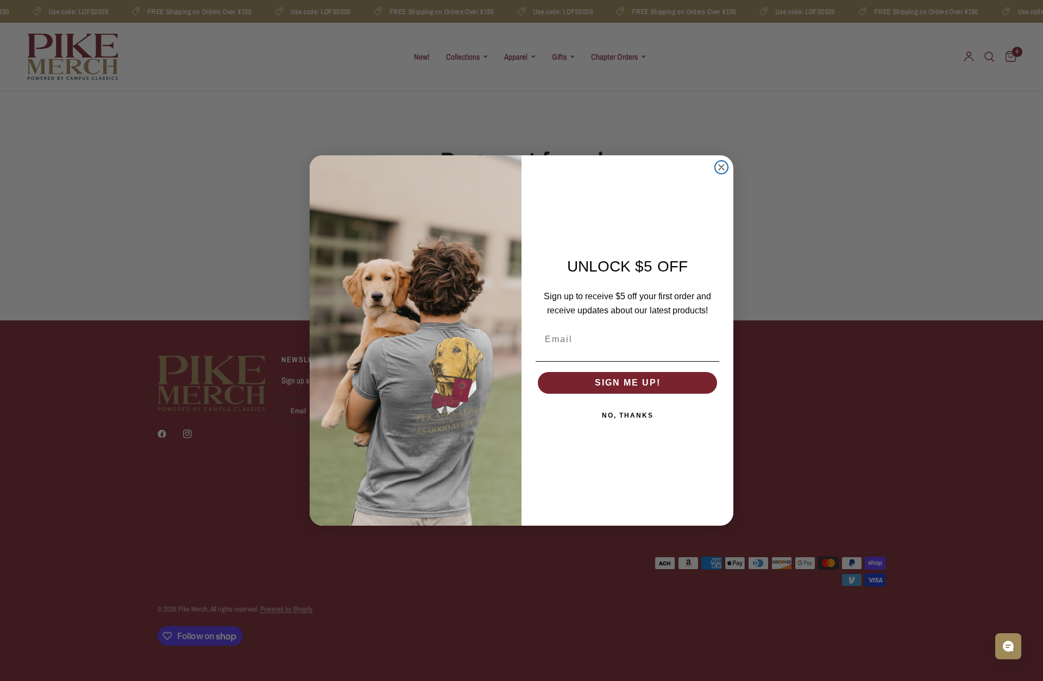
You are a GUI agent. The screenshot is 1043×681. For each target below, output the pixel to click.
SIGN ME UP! (628, 382)
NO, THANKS (628, 415)
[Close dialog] (721, 167)
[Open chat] (1008, 646)
